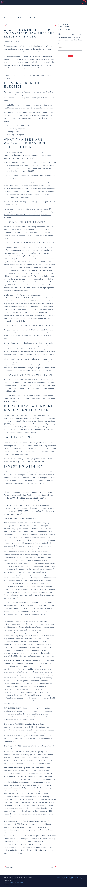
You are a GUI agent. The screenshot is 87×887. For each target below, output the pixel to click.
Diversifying (12, 128)
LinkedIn (15, 884)
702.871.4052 (20, 882)
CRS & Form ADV (68, 877)
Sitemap (59, 877)
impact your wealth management (22, 52)
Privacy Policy (79, 877)
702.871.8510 (9, 882)
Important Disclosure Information (36, 717)
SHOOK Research (21, 824)
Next (51, 25)
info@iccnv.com (8, 884)
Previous (9, 25)
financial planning (36, 472)
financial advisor (47, 443)
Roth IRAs (18, 267)
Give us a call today (18, 480)
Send (70, 55)
